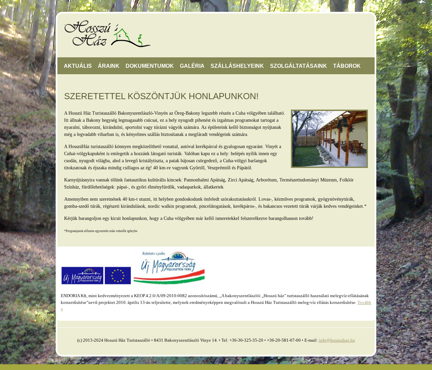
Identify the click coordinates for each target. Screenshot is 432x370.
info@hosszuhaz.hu (337, 340)
